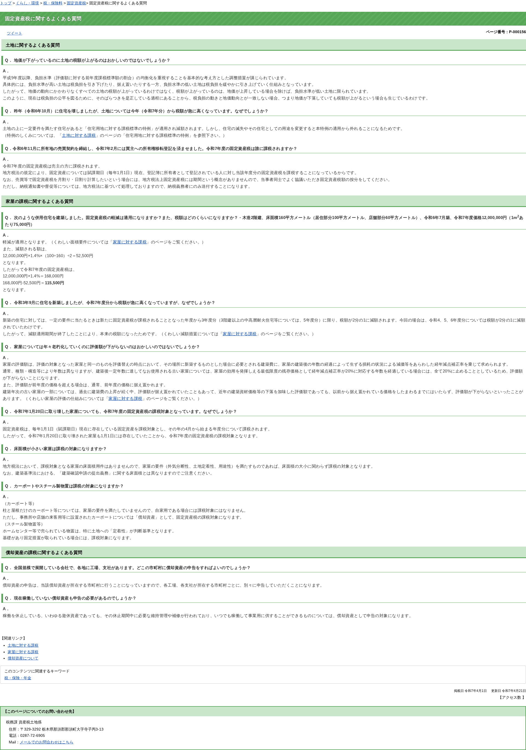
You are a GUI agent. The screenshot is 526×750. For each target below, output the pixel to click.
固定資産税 (76, 3)
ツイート (14, 33)
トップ (6, 3)
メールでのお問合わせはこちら (46, 742)
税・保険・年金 (17, 678)
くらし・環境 (27, 3)
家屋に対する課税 (130, 242)
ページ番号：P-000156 (506, 32)
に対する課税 (79, 135)
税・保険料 (52, 3)
